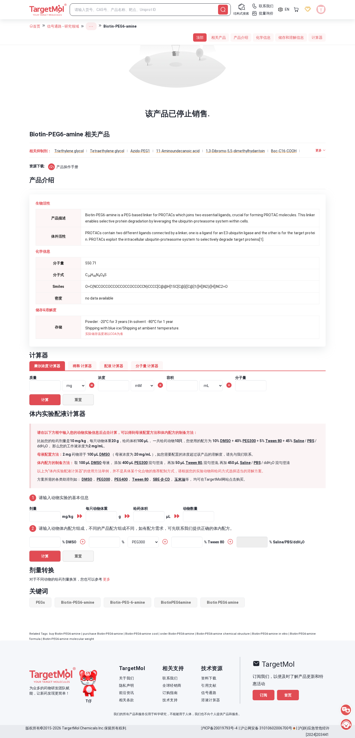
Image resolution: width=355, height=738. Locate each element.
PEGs (40, 602)
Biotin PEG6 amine (222, 602)
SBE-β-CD (161, 479)
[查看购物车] (296, 9)
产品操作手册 (67, 167)
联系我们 (170, 678)
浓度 (101, 378)
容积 (170, 378)
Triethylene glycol (69, 151)
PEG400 (121, 479)
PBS (310, 441)
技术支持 (170, 700)
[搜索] (223, 10)
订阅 (263, 695)
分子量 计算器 (147, 366)
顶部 (199, 37)
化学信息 (263, 37)
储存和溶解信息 (291, 37)
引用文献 (208, 685)
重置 (78, 400)
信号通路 (54, 26)
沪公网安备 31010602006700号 (266, 728)
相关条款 (126, 700)
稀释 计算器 (82, 366)
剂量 (33, 508)
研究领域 (71, 26)
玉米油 (179, 479)
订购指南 (170, 693)
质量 (33, 378)
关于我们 (126, 678)
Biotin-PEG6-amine (77, 602)
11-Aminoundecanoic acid (178, 151)
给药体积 (140, 508)
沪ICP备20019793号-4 (219, 728)
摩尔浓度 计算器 (47, 366)
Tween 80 (273, 441)
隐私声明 (126, 685)
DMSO (225, 441)
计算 (45, 400)
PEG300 (249, 441)
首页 (36, 26)
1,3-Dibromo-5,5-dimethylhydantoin (235, 151)
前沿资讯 (126, 693)
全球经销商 (171, 685)
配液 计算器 (113, 366)
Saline (298, 441)
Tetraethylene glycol (107, 151)
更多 (106, 579)
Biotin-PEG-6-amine (127, 602)
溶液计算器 (210, 700)
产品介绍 (241, 37)
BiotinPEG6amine (176, 602)
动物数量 (190, 508)
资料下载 (208, 678)
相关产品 (218, 37)
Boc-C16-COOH (284, 151)
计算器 (317, 37)
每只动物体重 (97, 508)
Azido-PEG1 (140, 151)
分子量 (240, 378)
